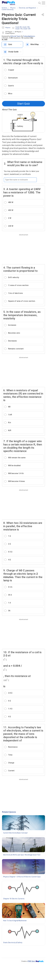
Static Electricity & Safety (12, 942)
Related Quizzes (9, 812)
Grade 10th (26, 27)
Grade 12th (26, 29)
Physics (7, 27)
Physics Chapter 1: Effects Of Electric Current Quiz (22, 877)
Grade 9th (18, 27)
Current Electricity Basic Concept (15, 833)
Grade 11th (19, 29)
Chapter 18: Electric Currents (13, 899)
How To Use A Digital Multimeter (15, 921)
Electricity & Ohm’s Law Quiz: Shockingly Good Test (21, 855)
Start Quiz (23, 103)
